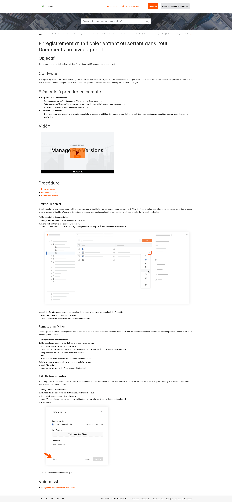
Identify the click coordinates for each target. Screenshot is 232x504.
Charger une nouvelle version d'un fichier (58, 487)
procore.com (112, 6)
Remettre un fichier (49, 192)
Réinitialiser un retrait (49, 196)
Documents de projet (152, 34)
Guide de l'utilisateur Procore (108, 34)
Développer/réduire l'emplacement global (191, 33)
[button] (147, 20)
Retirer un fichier (48, 189)
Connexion (188, 499)
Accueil (47, 34)
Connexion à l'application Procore (175, 6)
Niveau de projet (130, 34)
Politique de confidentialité (140, 499)
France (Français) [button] (131, 6)
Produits (58, 34)
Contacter (153, 6)
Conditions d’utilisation (161, 499)
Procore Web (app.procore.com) (79, 34)
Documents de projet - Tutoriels (179, 34)
